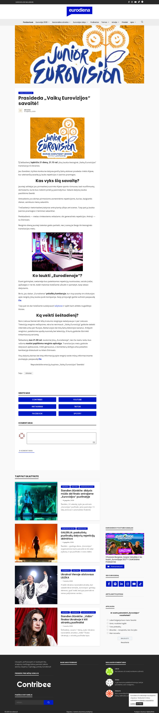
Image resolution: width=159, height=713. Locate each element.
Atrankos (65, 570)
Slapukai (69, 712)
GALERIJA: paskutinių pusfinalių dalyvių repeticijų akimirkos (78, 535)
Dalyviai (75, 487)
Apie (132, 22)
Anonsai (65, 487)
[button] (125, 559)
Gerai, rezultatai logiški (117, 623)
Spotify (77, 413)
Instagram (37, 406)
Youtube (77, 399)
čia (19, 300)
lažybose (58, 305)
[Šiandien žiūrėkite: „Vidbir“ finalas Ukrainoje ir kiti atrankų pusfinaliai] (36, 627)
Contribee (37, 399)
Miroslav (27, 110)
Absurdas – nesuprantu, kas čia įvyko (123, 630)
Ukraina (28, 373)
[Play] (125, 544)
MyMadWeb (150, 712)
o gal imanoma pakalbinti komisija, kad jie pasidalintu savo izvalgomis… (129, 683)
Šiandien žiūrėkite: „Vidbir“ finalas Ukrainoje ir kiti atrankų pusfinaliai (77, 619)
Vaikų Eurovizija (26, 93)
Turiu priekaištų (115, 627)
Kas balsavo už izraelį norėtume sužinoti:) (129, 671)
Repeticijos (82, 529)
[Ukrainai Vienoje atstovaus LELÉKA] (36, 585)
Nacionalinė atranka (60, 22)
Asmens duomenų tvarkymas (83, 712)
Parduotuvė (28, 22)
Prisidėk (125, 22)
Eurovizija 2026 (41, 22)
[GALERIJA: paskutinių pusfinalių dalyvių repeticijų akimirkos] (36, 543)
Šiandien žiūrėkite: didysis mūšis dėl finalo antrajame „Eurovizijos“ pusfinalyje (77, 493)
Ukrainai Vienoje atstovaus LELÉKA (77, 576)
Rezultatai (125, 642)
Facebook (37, 413)
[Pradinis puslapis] (79, 12)
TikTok (77, 406)
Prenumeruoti (117, 566)
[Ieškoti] (142, 22)
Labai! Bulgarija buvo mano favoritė (122, 620)
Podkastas (95, 22)
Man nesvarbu (114, 633)
